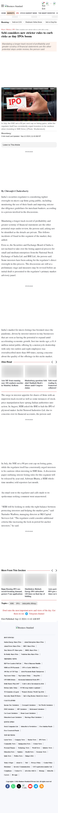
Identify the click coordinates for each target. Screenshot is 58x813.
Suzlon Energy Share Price (12, 642)
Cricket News (37, 744)
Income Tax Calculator (11, 705)
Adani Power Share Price (12, 646)
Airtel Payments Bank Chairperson (32, 672)
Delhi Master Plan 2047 (11, 684)
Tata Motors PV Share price (13, 650)
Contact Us (18, 771)
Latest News (8, 740)
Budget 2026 (29, 756)
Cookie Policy (48, 763)
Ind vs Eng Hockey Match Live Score (35, 696)
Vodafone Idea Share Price (30, 654)
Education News (9, 752)
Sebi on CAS (17, 22)
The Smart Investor (46, 13)
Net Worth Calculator (46, 705)
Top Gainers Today (24, 676)
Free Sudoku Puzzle (46, 726)
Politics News (18, 756)
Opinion (20, 752)
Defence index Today (11, 688)
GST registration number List (42, 767)
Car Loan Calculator (11, 713)
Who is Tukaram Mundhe (32, 663)
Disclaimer (7, 767)
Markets (10, 13)
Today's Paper (8, 763)
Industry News (47, 748)
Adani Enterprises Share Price (34, 642)
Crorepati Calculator (29, 705)
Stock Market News (28, 13)
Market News (32, 740)
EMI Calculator (9, 709)
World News (36, 748)
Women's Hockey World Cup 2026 (33, 692)
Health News (29, 752)
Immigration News (24, 744)
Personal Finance (9, 748)
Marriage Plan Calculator (33, 717)
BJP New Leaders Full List (12, 663)
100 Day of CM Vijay (11, 672)
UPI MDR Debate (10, 680)
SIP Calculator (22, 709)
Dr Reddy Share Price (11, 654)
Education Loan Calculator (13, 717)
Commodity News (10, 744)
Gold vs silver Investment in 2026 (33, 684)
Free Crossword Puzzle (11, 730)
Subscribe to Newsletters (29, 726)
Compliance (8, 771)
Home (3, 13)
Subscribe (50, 771)
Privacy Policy (36, 763)
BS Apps (14, 775)
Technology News (23, 748)
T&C (26, 763)
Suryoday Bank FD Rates (12, 696)
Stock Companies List (11, 726)
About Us (19, 763)
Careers (6, 775)
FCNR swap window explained (30, 688)
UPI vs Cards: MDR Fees (30, 667)
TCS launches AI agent (11, 692)
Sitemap (41, 771)
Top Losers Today (10, 676)
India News (7, 756)
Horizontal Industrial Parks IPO (29, 680)
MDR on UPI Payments (11, 667)
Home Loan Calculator (28, 713)
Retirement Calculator (37, 709)
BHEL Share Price (31, 650)
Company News (20, 740)
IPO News (42, 740)
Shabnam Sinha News (33, 22)
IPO (17, 13)
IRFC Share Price (29, 646)
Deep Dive (37, 676)
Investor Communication (22, 767)
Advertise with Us (30, 771)
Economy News (41, 752)
